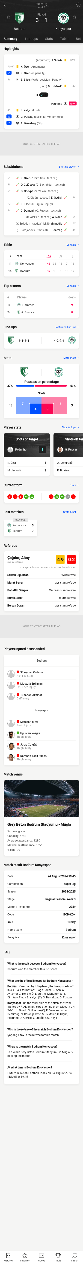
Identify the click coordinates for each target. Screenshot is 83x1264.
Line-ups (31, 38)
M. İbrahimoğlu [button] (52, 223)
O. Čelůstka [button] (28, 184)
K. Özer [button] (25, 66)
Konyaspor (27, 263)
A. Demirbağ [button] (28, 123)
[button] (17, 450)
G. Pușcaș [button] (27, 116)
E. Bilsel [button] (25, 79)
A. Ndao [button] (57, 217)
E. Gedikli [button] (56, 197)
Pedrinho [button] (56, 103)
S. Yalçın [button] (26, 110)
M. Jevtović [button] (55, 86)
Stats (49, 38)
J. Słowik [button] (56, 60)
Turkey (71, 922)
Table (64, 38)
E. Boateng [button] (55, 230)
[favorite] (78, 4)
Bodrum (25, 271)
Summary (11, 38)
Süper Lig (70, 884)
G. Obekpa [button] (27, 191)
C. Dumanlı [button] (27, 210)
